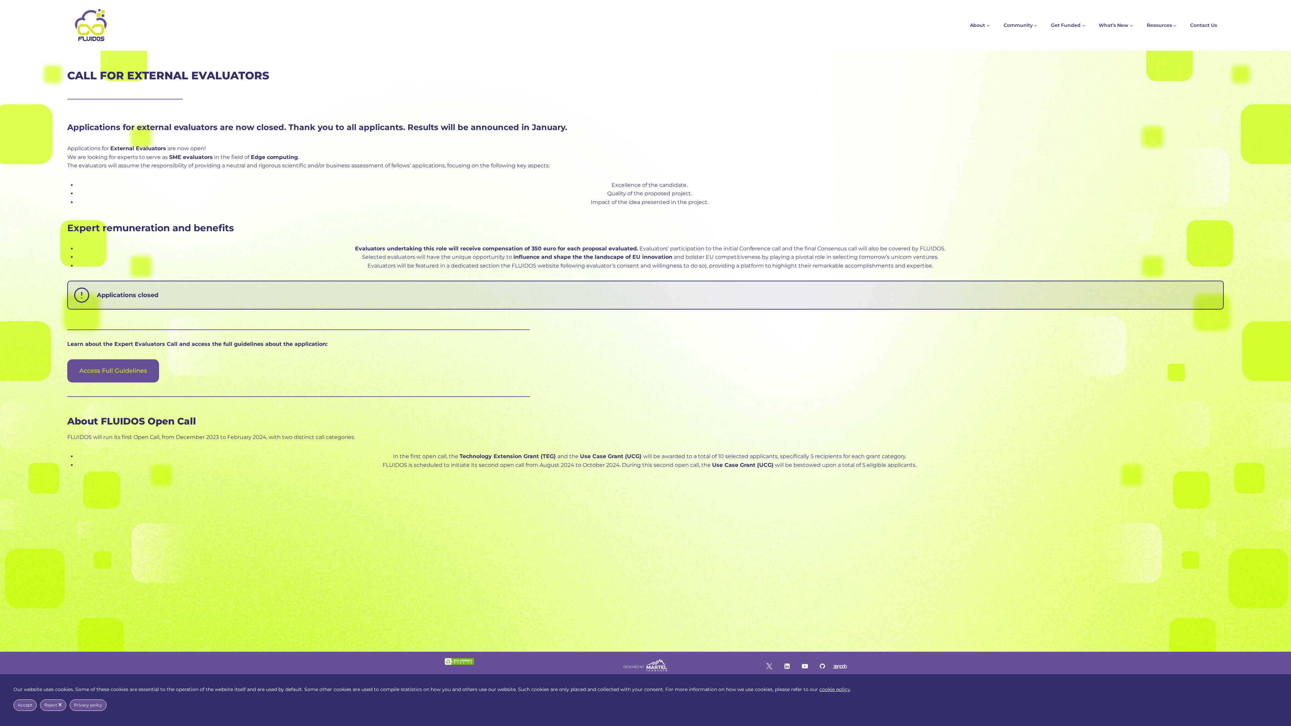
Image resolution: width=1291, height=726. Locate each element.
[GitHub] (822, 666)
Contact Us (1203, 25)
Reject (51, 705)
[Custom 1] (840, 666)
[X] (769, 666)
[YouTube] (804, 666)
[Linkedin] (787, 666)
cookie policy (834, 689)
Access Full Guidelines (113, 370)
